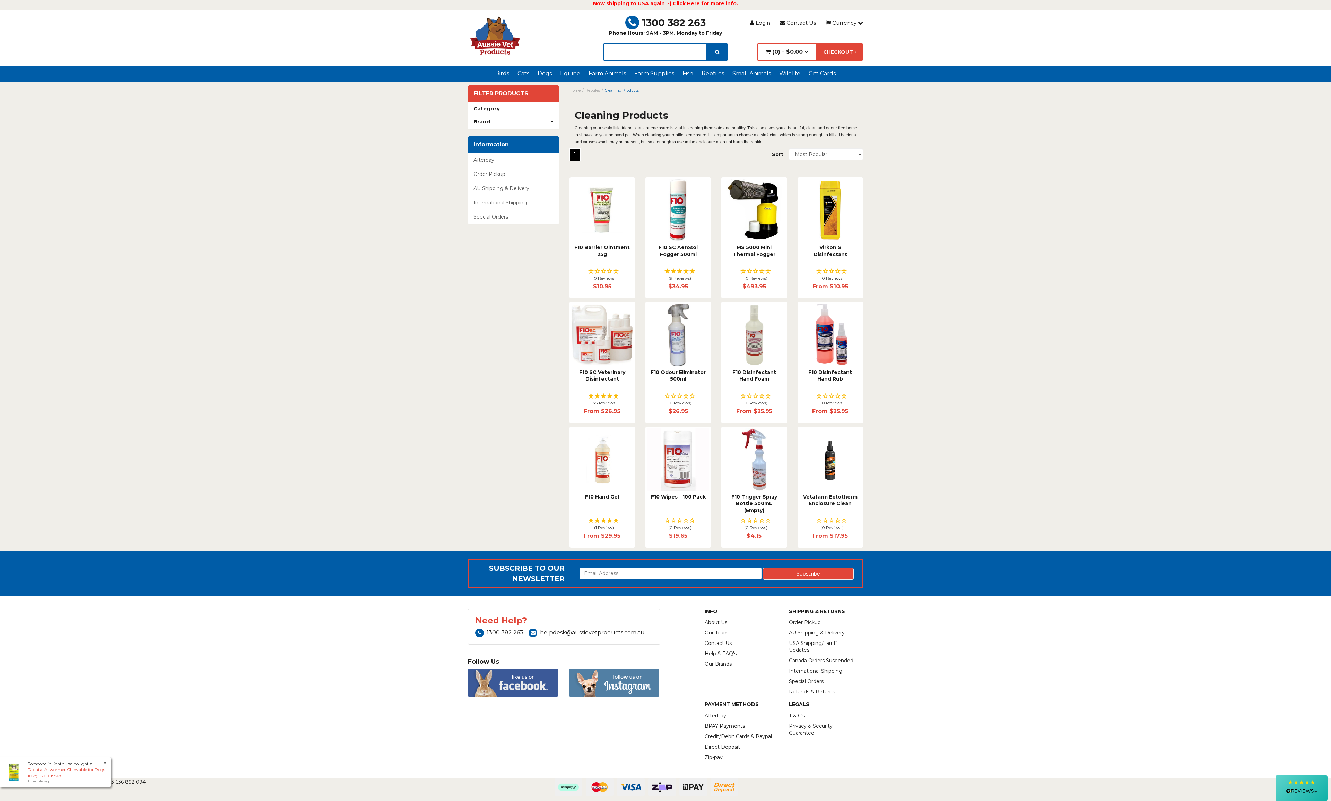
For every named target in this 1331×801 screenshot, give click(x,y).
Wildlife (789, 73)
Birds (502, 73)
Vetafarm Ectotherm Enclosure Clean (830, 500)
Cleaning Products (622, 90)
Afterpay (483, 160)
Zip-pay (714, 757)
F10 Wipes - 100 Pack (678, 497)
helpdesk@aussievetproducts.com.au (592, 632)
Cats (523, 73)
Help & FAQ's (721, 653)
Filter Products (500, 94)
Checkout (838, 52)
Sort (777, 154)
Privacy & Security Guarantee (811, 729)
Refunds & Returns (812, 692)
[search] (717, 52)
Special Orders (490, 217)
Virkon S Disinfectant (830, 250)
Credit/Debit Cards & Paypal (738, 736)
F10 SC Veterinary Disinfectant (602, 375)
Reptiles (713, 73)
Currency (844, 22)
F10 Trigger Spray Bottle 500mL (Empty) (754, 503)
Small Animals (751, 73)
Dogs (545, 73)
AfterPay (715, 716)
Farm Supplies (654, 73)
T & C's (797, 716)
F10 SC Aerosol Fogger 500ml (678, 250)
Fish (687, 73)
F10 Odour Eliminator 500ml (678, 375)
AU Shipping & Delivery (501, 188)
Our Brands (718, 664)
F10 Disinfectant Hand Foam (754, 375)
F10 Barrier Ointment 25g (602, 250)
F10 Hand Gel (602, 497)
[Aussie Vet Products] (495, 36)
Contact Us (800, 22)
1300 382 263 (674, 22)
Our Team (717, 633)
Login (762, 22)
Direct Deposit (722, 747)
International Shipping (500, 202)
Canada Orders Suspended (821, 660)
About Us (716, 622)
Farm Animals (607, 73)
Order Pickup (489, 174)
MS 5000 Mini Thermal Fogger (754, 250)
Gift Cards (822, 73)
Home (575, 90)
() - (787, 52)
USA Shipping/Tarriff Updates (813, 646)
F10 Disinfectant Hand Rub (830, 375)
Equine (570, 73)
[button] (602, 275)
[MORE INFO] (602, 210)
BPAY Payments (725, 726)
